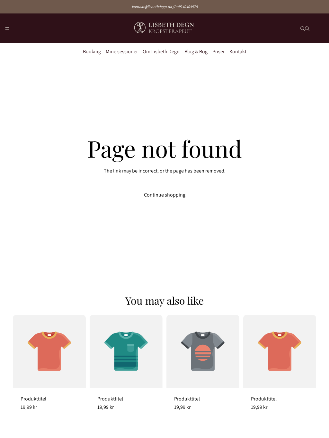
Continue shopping (164, 194)
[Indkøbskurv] (321, 28)
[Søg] (303, 28)
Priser (218, 51)
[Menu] (7, 28)
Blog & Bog (196, 51)
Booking (92, 51)
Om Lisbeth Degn (161, 51)
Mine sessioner (122, 51)
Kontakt (237, 51)
